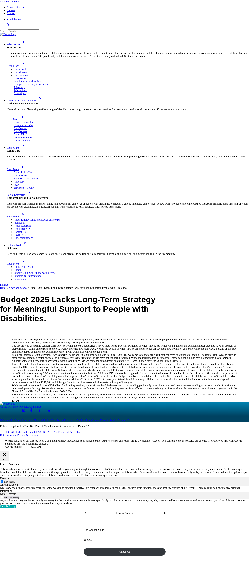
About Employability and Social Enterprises (37, 219)
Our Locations (21, 75)
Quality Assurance (10, 406)
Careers (11, 10)
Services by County (24, 187)
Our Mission (20, 72)
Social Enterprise (16, 194)
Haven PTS (20, 234)
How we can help (23, 125)
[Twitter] (39, 410)
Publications (20, 90)
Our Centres (20, 128)
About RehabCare (23, 172)
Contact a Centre (23, 137)
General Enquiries (23, 140)
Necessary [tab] (5, 478)
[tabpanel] (124, 489)
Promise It (19, 222)
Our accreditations (23, 237)
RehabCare (13, 147)
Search (3, 31)
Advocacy (19, 87)
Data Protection (8, 435)
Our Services (20, 175)
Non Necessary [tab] (8, 493)
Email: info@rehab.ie (69, 432)
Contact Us (20, 231)
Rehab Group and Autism (27, 81)
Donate (17, 269)
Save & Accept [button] (8, 506)
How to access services (26, 178)
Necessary (9, 481)
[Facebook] (31, 410)
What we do (13, 44)
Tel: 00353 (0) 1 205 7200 (14, 432)
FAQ (16, 184)
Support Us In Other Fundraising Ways (34, 272)
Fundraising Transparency (27, 275)
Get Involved (14, 245)
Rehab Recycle (22, 228)
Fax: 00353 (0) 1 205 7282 (43, 432)
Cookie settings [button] (13, 446)
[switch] (2, 497)
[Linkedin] (48, 410)
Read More (13, 65)
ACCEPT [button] (36, 446)
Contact (11, 13)
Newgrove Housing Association (31, 84)
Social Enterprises (66, 420)
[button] (85, 513)
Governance (20, 78)
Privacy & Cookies (27, 435)
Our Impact (20, 69)
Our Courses (20, 131)
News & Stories (15, 7)
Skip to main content (11, 1)
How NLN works (23, 122)
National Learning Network (22, 100)
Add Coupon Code (94, 529)
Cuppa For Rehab (23, 266)
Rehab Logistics (22, 225)
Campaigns (20, 93)
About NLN (20, 134)
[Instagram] (23, 410)
